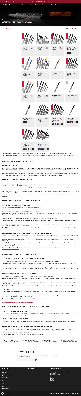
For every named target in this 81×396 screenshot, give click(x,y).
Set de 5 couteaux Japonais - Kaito (25, 49)
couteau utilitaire (7, 168)
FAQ (3, 378)
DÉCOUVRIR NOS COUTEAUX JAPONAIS (10, 249)
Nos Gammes (4, 372)
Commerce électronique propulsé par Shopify (14, 392)
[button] (2, 393)
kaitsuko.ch (52, 380)
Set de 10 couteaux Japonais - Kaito (40, 49)
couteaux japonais (39, 334)
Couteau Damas (5, 377)
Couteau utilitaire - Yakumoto (26, 119)
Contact (3, 383)
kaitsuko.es (52, 376)
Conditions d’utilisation (19, 394)
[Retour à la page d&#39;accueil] (2, 19)
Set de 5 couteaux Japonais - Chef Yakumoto (70, 49)
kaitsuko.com (52, 379)
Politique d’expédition (25, 394)
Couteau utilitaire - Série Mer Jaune (56, 73)
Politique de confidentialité (13, 394)
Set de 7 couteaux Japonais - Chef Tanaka (55, 120)
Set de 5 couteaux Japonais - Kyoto (40, 97)
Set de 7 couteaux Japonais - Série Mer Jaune (40, 74)
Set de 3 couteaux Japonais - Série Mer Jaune (25, 97)
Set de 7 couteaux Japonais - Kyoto (69, 74)
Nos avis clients (5, 385)
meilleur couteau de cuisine (35, 247)
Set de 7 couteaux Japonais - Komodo (40, 120)
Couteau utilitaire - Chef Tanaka (70, 119)
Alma (3, 380)
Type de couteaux (5, 375)
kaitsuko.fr (52, 375)
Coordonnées (42, 394)
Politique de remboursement (5, 394)
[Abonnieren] (36, 360)
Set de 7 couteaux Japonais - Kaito (54, 49)
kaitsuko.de (52, 377)
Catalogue (4, 374)
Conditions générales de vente (32, 394)
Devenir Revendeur (5, 388)
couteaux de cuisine (30, 334)
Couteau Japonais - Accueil (7, 371)
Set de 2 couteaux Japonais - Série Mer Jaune (26, 74)
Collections (7, 19)
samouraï (50, 239)
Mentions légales (38, 394)
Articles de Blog (5, 386)
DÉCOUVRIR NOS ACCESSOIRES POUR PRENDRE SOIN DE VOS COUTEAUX (17, 302)
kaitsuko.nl (52, 378)
